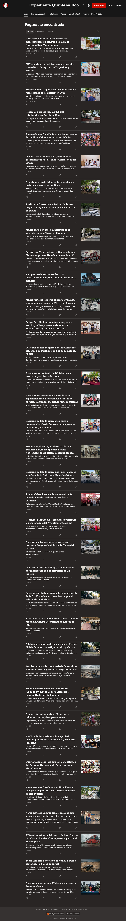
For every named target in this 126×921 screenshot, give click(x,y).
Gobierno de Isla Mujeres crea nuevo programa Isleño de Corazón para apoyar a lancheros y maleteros (50, 424)
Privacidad (63, 909)
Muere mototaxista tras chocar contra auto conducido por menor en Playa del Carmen (51, 301)
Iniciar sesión (115, 5)
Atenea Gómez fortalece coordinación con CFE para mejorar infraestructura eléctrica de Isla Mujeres (50, 790)
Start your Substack (56, 914)
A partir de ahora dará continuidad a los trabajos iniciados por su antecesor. (50, 629)
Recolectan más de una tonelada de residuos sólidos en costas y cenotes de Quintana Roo (51, 668)
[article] (63, 47)
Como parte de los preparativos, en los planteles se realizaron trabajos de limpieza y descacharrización (52, 119)
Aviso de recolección (83, 909)
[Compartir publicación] (88, 5)
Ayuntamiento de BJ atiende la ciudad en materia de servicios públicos (50, 183)
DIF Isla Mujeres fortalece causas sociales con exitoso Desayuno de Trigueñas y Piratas (50, 67)
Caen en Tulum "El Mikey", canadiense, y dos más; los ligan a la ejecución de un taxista (50, 570)
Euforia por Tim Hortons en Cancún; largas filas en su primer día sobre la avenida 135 (50, 253)
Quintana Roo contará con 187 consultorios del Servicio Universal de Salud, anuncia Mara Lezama (51, 765)
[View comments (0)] (43, 56)
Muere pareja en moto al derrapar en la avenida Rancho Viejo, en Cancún (48, 231)
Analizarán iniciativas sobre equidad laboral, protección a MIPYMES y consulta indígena (50, 739)
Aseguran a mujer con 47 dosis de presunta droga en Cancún (51, 884)
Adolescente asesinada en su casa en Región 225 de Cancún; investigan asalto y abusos (51, 645)
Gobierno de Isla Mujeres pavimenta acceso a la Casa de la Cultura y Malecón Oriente (51, 473)
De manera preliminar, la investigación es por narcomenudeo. (45, 552)
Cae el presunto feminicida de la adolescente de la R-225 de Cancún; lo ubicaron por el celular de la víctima (51, 596)
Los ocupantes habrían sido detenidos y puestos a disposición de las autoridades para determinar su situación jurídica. (51, 215)
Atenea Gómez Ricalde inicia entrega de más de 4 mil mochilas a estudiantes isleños (51, 136)
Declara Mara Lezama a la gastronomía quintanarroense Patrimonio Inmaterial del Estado (51, 159)
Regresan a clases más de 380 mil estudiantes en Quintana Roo (45, 113)
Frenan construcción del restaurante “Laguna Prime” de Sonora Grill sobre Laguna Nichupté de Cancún (47, 691)
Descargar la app (73, 914)
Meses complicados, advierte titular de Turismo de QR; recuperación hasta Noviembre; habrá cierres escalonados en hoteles (49, 449)
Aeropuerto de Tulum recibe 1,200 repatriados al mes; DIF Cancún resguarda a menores (51, 277)
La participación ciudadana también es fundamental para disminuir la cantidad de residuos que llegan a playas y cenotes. (50, 674)
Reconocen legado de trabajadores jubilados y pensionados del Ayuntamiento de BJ (51, 521)
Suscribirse (99, 5)
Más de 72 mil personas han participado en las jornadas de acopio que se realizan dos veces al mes (51, 97)
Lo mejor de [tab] (39, 31)
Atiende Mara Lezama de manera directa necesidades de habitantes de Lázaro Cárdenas (49, 497)
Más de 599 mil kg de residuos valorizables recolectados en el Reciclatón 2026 (51, 91)
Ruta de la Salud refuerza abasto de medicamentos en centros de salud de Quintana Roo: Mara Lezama (47, 41)
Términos (71, 909)
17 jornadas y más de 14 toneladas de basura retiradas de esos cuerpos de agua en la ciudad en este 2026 (50, 721)
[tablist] (40, 31)
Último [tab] (30, 31)
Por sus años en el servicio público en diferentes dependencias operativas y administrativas (46, 527)
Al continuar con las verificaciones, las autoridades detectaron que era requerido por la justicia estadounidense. (51, 358)
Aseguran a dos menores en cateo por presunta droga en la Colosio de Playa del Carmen (50, 545)
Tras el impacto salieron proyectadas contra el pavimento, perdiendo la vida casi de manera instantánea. (50, 237)
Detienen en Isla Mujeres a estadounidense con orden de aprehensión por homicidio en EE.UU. (51, 350)
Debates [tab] (50, 31)
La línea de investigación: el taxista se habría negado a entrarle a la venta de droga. (48, 578)
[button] (26, 14)
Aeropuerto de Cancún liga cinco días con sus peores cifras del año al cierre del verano (51, 814)
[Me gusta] (27, 56)
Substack (53, 918)
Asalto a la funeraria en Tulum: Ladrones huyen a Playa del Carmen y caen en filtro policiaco (50, 207)
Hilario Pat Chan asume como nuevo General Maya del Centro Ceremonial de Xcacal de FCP (52, 621)
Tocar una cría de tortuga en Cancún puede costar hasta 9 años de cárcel (51, 862)
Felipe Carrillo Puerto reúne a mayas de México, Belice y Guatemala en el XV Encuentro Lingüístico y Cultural (49, 325)
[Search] (83, 5)
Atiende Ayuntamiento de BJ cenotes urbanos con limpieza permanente (47, 715)
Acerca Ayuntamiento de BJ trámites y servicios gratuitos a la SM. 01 (48, 375)
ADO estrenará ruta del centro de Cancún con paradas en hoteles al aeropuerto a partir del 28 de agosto (52, 838)
